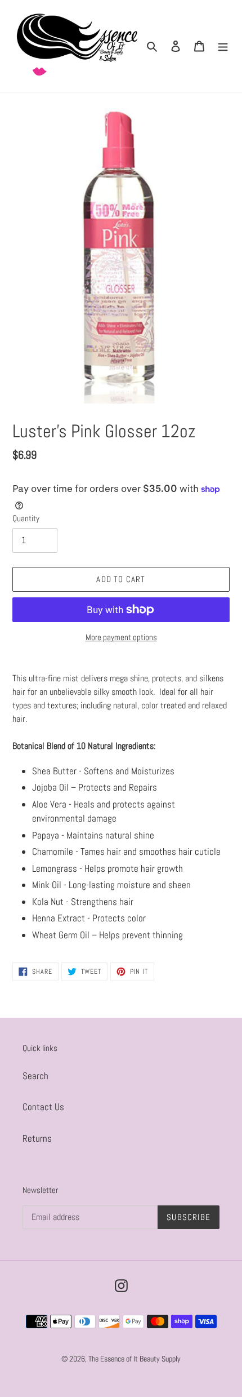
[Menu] (223, 46)
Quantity (25, 518)
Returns (37, 1138)
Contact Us (43, 1107)
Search (35, 1076)
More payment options (121, 637)
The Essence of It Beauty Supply (134, 1359)
